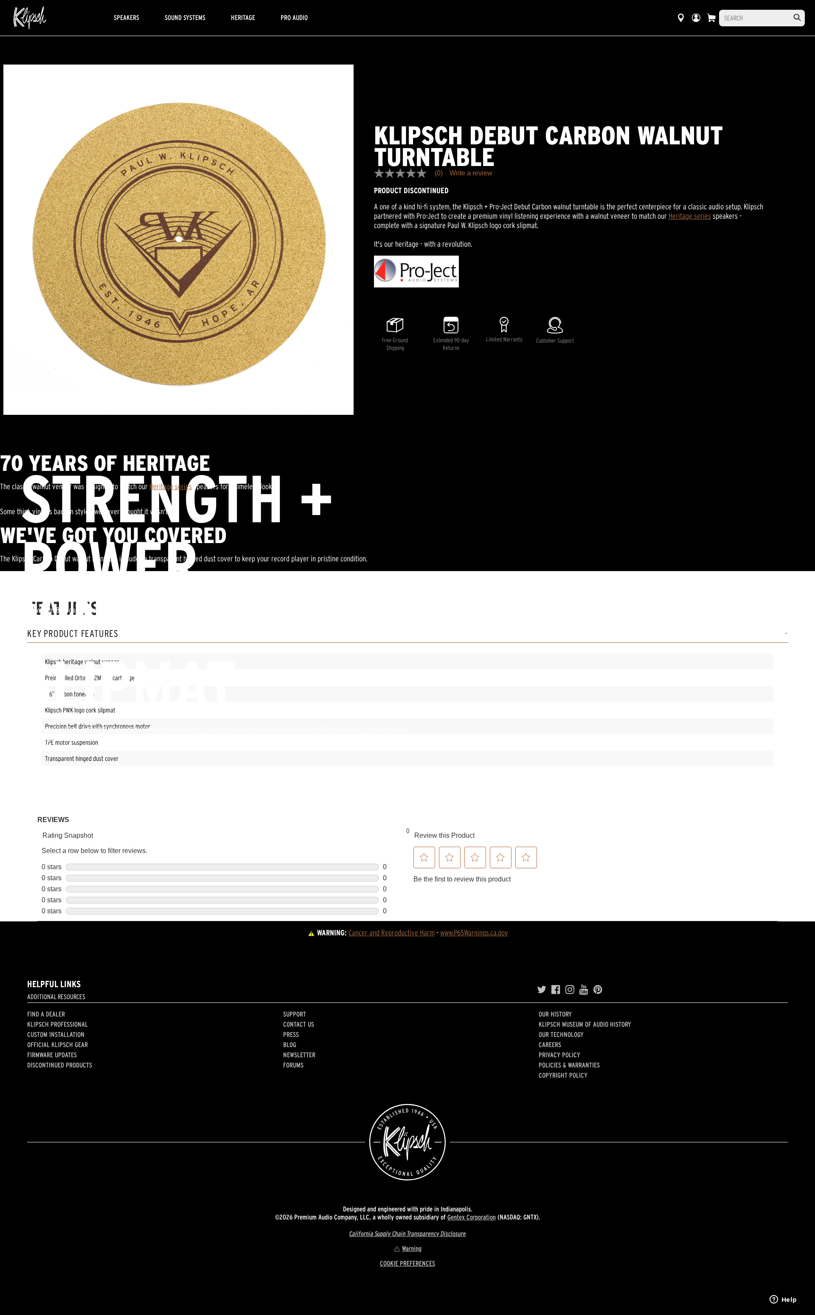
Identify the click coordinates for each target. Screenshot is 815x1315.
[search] (797, 17)
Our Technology (561, 1034)
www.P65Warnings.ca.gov (474, 932)
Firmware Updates (52, 1055)
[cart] (711, 18)
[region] (178, 240)
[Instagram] (569, 989)
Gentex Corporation (471, 1217)
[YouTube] (583, 989)
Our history (555, 1014)
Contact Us (298, 1024)
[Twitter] (541, 989)
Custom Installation (55, 1034)
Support (294, 1014)
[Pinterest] (597, 989)
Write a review (471, 173)
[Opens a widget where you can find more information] (783, 1300)
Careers (550, 1044)
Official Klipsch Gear (57, 1044)
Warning (412, 1248)
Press (291, 1034)
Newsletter (299, 1055)
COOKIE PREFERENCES (407, 1263)
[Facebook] (555, 989)
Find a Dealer (46, 1014)
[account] (696, 18)
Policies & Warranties (569, 1065)
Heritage (243, 17)
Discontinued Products (59, 1065)
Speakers (126, 17)
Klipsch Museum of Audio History (585, 1024)
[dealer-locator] (681, 18)
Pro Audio (294, 17)
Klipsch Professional (57, 1024)
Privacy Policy (559, 1055)
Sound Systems (185, 17)
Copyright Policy (563, 1075)
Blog (289, 1044)
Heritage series (690, 215)
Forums (293, 1065)
